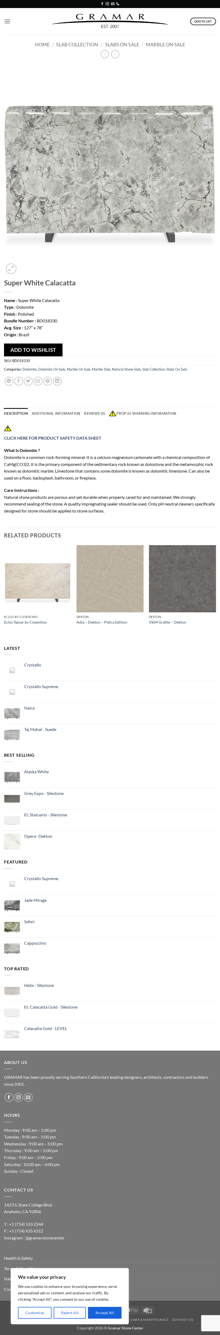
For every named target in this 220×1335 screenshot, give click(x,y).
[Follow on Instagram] (107, 4)
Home (42, 44)
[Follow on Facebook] (102, 4)
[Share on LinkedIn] (57, 381)
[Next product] (105, 54)
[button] (7, 21)
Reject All (69, 1312)
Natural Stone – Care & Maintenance (134, 1320)
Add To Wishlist (33, 350)
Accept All (105, 1312)
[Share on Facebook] (18, 381)
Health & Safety (18, 1258)
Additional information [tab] (56, 413)
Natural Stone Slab (126, 369)
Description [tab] (16, 413)
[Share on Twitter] (28, 381)
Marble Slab (101, 369)
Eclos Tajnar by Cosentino (25, 622)
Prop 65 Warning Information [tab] (146, 413)
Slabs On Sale (122, 44)
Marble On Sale (165, 44)
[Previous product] (115, 54)
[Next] (216, 590)
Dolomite (30, 369)
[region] (70, 1296)
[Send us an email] (112, 4)
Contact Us (182, 1320)
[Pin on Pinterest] (47, 381)
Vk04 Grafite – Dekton (167, 622)
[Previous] (4, 590)
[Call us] (117, 4)
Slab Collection (77, 44)
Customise (34, 1312)
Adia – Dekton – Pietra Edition (101, 622)
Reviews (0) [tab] (94, 413)
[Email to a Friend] (38, 381)
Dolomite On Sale (51, 369)
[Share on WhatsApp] (9, 381)
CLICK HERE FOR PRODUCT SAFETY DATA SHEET (53, 437)
